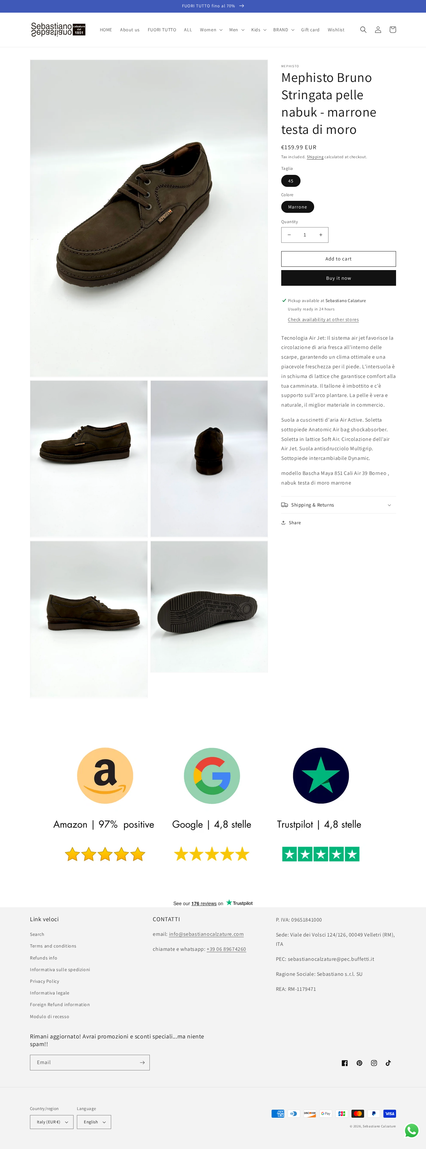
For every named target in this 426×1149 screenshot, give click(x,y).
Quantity (289, 221)
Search (37, 934)
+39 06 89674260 (226, 949)
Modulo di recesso (49, 1016)
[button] (210, 30)
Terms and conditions (53, 946)
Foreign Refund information (60, 1004)
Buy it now (338, 278)
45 (291, 181)
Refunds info (43, 958)
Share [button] (295, 523)
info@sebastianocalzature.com (206, 934)
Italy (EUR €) (48, 1122)
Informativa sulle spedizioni (60, 969)
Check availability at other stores (323, 319)
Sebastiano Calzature (379, 1126)
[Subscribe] (142, 1062)
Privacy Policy (44, 981)
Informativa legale (50, 993)
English (91, 1122)
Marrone (297, 207)
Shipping (315, 156)
